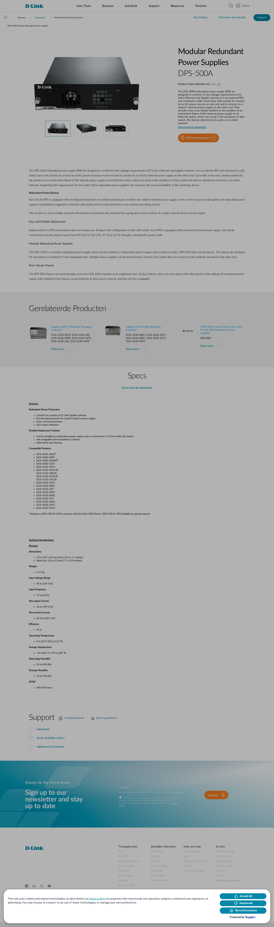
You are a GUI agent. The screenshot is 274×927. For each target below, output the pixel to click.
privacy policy (97, 898)
